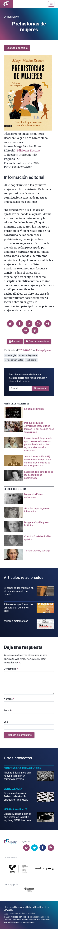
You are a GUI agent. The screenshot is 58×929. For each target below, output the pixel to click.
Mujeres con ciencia (20, 917)
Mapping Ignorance (15, 809)
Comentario (11, 668)
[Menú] (51, 4)
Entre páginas (11, 17)
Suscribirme (40, 388)
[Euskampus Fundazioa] (44, 869)
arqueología (10, 355)
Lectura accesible (17, 47)
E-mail (8, 710)
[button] (10, 323)
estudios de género (28, 355)
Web (6, 722)
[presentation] (29, 412)
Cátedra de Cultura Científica (29, 907)
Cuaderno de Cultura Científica (22, 768)
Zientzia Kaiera (13, 789)
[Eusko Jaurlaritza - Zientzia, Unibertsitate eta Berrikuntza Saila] (29, 890)
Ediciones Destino (28, 150)
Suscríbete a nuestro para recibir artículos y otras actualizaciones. (28, 378)
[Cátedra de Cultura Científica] (19, 869)
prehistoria (31, 360)
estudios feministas (14, 360)
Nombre (9, 699)
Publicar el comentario (19, 734)
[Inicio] (6, 4)
